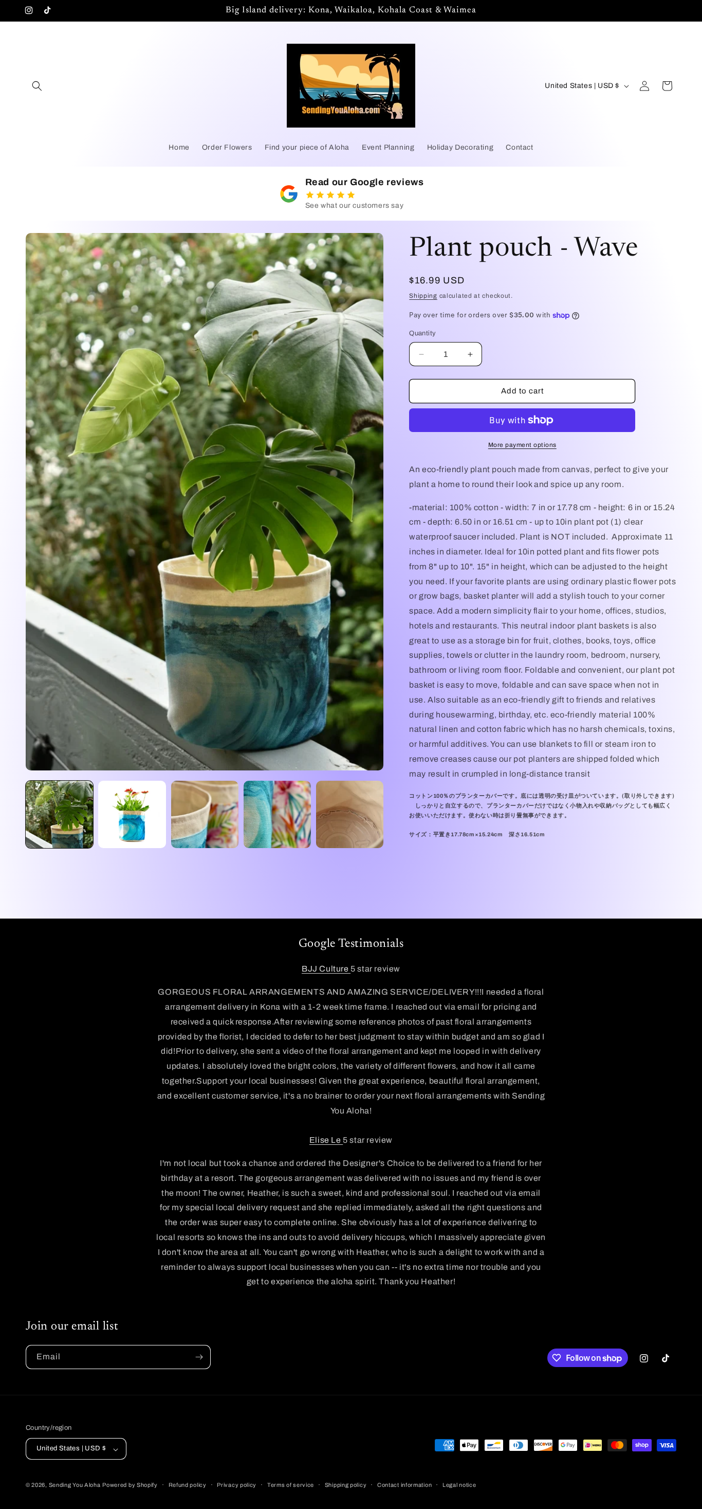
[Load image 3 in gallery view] (204, 814)
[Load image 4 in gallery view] (277, 814)
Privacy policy (236, 1485)
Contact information (404, 1485)
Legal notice (459, 1485)
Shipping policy (346, 1485)
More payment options (522, 444)
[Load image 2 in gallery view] (131, 814)
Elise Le (326, 1140)
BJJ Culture (326, 969)
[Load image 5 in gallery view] (349, 814)
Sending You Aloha (75, 1485)
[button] (37, 86)
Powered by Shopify (130, 1485)
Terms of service (290, 1485)
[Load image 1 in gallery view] (59, 814)
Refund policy (188, 1485)
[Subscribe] (199, 1357)
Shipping (423, 295)
